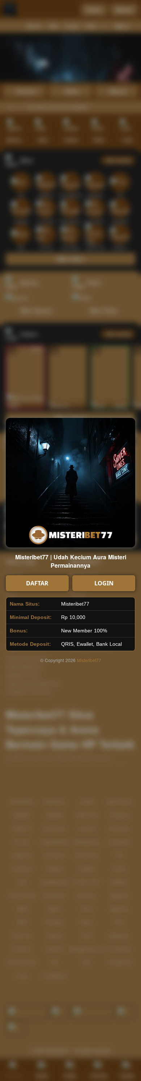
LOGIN (104, 583)
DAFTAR (37, 583)
